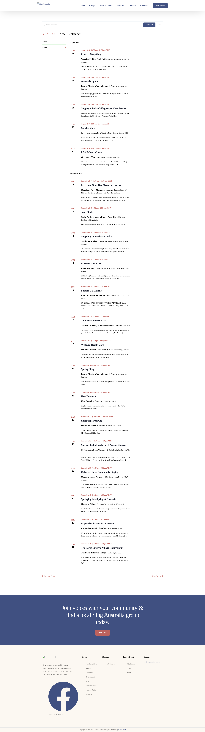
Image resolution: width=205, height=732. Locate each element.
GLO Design (122, 730)
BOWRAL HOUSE (91, 263)
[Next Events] (47, 34)
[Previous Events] (43, 34)
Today (54, 34)
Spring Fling (87, 369)
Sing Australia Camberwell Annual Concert (103, 445)
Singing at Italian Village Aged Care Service (103, 108)
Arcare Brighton (89, 81)
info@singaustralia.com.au (152, 662)
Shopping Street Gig (91, 420)
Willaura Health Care (92, 344)
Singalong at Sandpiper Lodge (96, 236)
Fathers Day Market (91, 290)
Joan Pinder (87, 212)
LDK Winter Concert (92, 152)
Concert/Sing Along (91, 54)
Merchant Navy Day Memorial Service (101, 185)
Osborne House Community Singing (99, 472)
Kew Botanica (88, 396)
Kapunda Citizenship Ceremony (97, 523)
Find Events (149, 25)
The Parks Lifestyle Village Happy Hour (102, 547)
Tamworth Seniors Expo (93, 320)
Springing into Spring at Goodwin (98, 499)
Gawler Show (88, 127)
